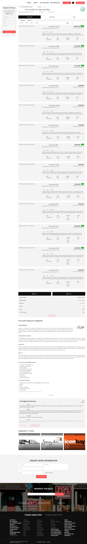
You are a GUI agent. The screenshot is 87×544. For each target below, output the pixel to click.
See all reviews (23, 425)
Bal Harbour (13, 521)
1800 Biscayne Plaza (14, 535)
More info (52, 315)
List (72, 23)
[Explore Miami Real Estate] (10, 3)
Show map (41, 12)
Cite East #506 (53, 86)
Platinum (52, 520)
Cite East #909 (53, 204)
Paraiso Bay (39, 532)
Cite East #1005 (54, 165)
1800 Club (25, 520)
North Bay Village (69, 523)
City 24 (24, 534)
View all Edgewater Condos (26, 6)
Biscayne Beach (26, 527)
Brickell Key (13, 526)
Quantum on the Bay (55, 521)
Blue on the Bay (26, 529)
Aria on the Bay (26, 523)
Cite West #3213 (54, 27)
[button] (39, 33)
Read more (51, 395)
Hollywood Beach (56, 534)
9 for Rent (51, 17)
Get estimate (59, 494)
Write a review (35, 425)
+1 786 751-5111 (17, 542)
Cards (83, 23)
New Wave (39, 526)
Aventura (12, 520)
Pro (77, 23)
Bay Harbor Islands (15, 523)
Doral (11, 531)
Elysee (24, 535)
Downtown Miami (15, 532)
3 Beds (36, 22)
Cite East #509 (53, 184)
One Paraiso (39, 527)
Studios (21, 22)
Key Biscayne (54, 535)
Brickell (12, 524)
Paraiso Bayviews (40, 534)
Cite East (29, 20)
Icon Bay (38, 523)
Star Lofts (53, 523)
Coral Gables (13, 529)
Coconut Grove (14, 527)
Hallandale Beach (56, 532)
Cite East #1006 (54, 46)
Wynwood (67, 535)
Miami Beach (68, 521)
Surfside (66, 532)
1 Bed (26, 22)
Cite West (22, 20)
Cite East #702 (53, 226)
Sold (74, 17)
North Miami (68, 524)
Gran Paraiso (39, 521)
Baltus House (26, 524)
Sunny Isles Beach (69, 529)
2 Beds (31, 22)
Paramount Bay (40, 535)
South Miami (68, 527)
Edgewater (39, 6)
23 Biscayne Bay (26, 521)
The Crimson (53, 524)
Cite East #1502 (54, 248)
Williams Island (69, 534)
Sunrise (66, 531)
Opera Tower (39, 530)
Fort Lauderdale (56, 531)
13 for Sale (29, 17)
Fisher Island (55, 529)
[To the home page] (34, 6)
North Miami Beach (70, 526)
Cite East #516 (53, 270)
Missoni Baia (39, 524)
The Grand (53, 526)
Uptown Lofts (53, 527)
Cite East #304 (53, 125)
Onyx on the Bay (40, 529)
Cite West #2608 (54, 105)
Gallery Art (39, 520)
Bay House (25, 526)
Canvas (24, 530)
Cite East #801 (53, 145)
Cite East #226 (53, 66)
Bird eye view (51, 12)
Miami (66, 520)
